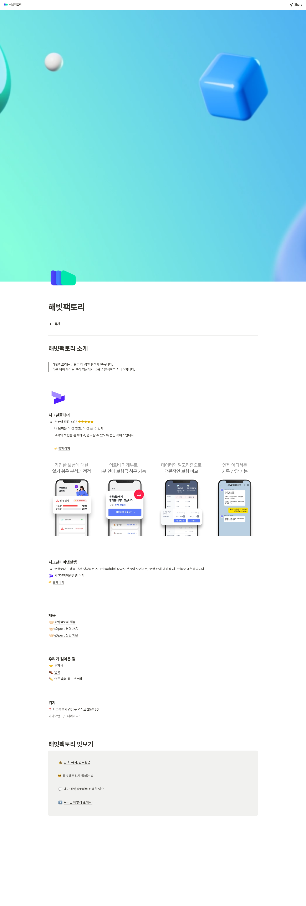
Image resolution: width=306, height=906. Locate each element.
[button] (12, 4)
